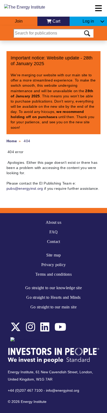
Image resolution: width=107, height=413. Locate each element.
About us (53, 222)
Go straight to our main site (53, 307)
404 (27, 141)
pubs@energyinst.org (24, 188)
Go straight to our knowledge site (53, 288)
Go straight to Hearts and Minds (53, 297)
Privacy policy (53, 264)
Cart (56, 21)
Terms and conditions (53, 274)
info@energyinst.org (62, 390)
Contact (53, 241)
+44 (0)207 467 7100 (25, 390)
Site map (53, 255)
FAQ (53, 232)
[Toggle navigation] (98, 8)
